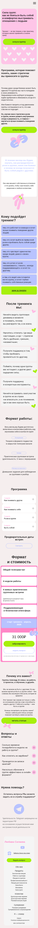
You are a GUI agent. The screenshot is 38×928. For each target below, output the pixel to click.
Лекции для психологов (19, 883)
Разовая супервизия (19, 908)
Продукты (19, 871)
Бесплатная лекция (19, 873)
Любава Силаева (15, 841)
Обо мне (19, 867)
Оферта (19, 918)
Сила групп (19, 890)
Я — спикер (19, 914)
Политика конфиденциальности (20, 920)
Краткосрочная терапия (19, 896)
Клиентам (19, 894)
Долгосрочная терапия (19, 898)
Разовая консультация (19, 900)
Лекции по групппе (19, 878)
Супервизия (19, 905)
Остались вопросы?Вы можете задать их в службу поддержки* (19, 795)
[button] (19, 545)
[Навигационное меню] (34, 3)
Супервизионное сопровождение (19, 909)
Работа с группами (19, 876)
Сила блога (19, 885)
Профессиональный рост (19, 880)
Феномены (19, 887)
